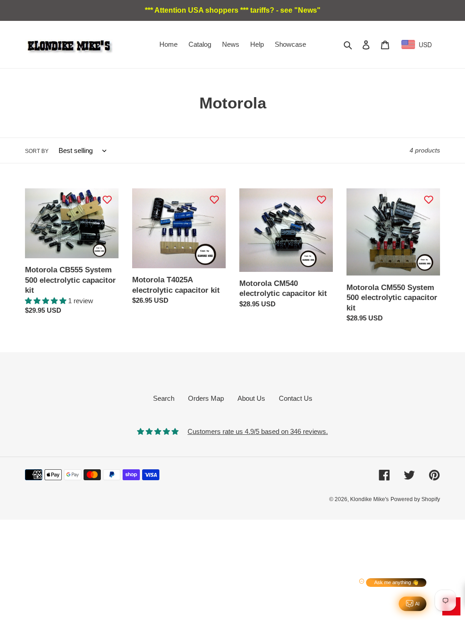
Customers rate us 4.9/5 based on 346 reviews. (258, 431)
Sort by (37, 151)
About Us (251, 398)
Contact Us (295, 398)
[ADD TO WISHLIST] (107, 200)
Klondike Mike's (369, 499)
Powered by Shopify (415, 499)
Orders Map (206, 398)
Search (163, 398)
